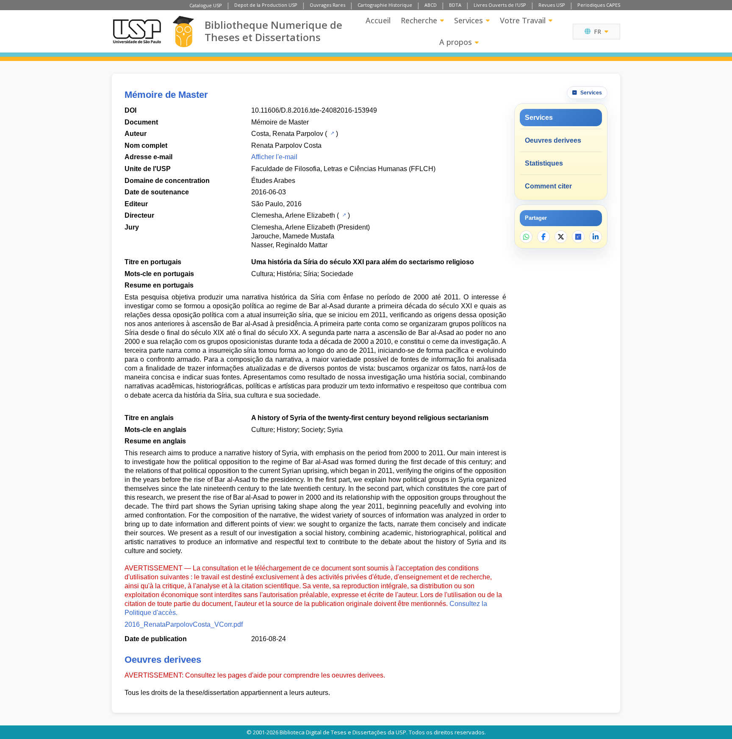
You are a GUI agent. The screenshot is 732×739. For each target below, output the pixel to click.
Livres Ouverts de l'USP (500, 5)
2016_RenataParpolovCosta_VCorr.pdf (184, 624)
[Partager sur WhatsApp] (526, 236)
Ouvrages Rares (327, 5)
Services (468, 20)
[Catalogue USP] (331, 133)
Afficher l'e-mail (274, 157)
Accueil (378, 20)
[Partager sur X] (561, 236)
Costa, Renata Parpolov (287, 133)
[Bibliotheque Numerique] (183, 31)
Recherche (419, 20)
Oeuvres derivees (553, 140)
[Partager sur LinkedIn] (595, 236)
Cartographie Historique (385, 5)
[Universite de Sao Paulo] (137, 31)
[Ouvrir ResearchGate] (578, 236)
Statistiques (544, 163)
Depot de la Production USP (265, 5)
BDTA (455, 5)
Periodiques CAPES (598, 5)
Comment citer (548, 186)
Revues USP (551, 5)
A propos (455, 42)
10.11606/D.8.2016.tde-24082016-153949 (314, 110)
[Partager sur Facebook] (543, 236)
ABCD (430, 5)
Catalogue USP (205, 5)
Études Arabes (273, 180)
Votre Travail (523, 20)
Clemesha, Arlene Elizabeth (293, 215)
